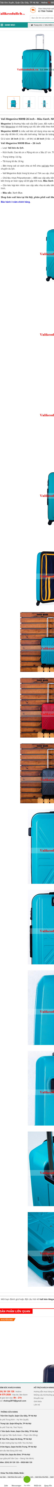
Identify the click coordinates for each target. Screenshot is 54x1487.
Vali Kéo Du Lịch (14, 1477)
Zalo (6, 1486)
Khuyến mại (39, 1398)
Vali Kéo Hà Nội (41, 1477)
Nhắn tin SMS (37, 1486)
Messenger (16, 1486)
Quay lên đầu (48, 1486)
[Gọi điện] (27, 1480)
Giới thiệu (38, 1401)
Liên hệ (37, 1405)
